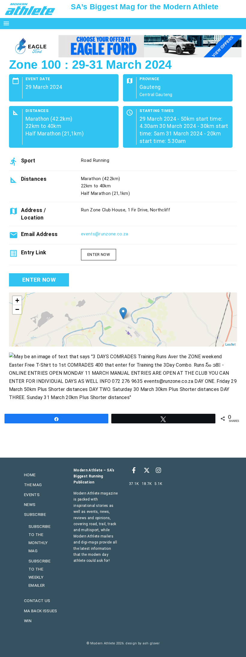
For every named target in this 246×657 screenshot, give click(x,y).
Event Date (38, 79)
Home (29, 474)
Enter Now (98, 254)
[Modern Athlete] (30, 8)
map (122, 319)
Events (32, 494)
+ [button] (17, 300)
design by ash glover (142, 643)
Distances (37, 111)
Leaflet (230, 344)
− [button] (17, 309)
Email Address (39, 234)
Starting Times (157, 111)
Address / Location (33, 213)
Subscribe (35, 514)
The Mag (33, 484)
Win (28, 620)
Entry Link (33, 253)
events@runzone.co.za (104, 234)
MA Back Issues (40, 610)
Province (150, 79)
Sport (28, 161)
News (29, 504)
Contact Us (37, 600)
